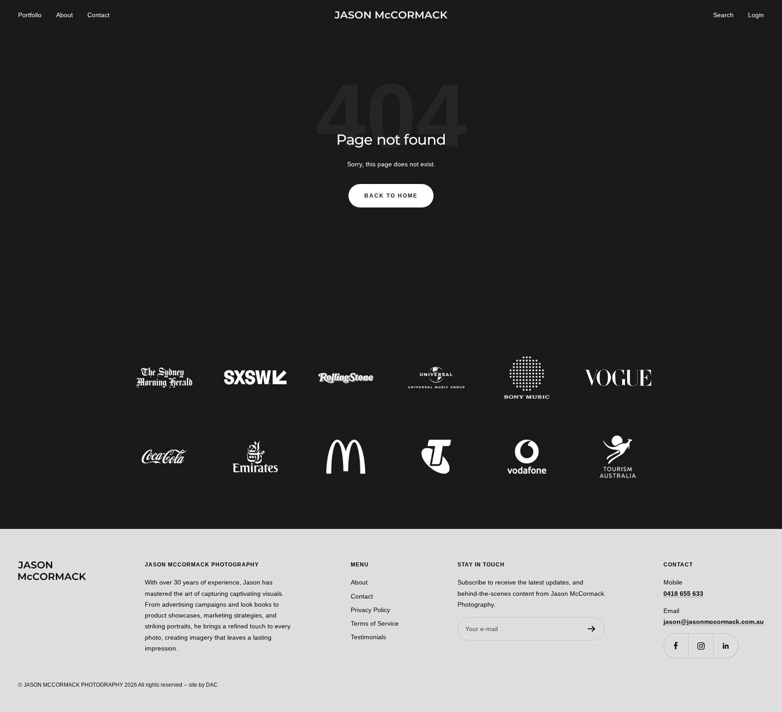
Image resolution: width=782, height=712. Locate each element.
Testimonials (368, 637)
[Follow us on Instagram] (700, 645)
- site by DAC (202, 685)
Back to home (391, 196)
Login (756, 15)
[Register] (592, 629)
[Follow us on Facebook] (675, 645)
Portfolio (30, 15)
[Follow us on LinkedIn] (725, 645)
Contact (98, 15)
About (64, 15)
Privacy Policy (370, 609)
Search (723, 15)
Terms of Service (375, 623)
